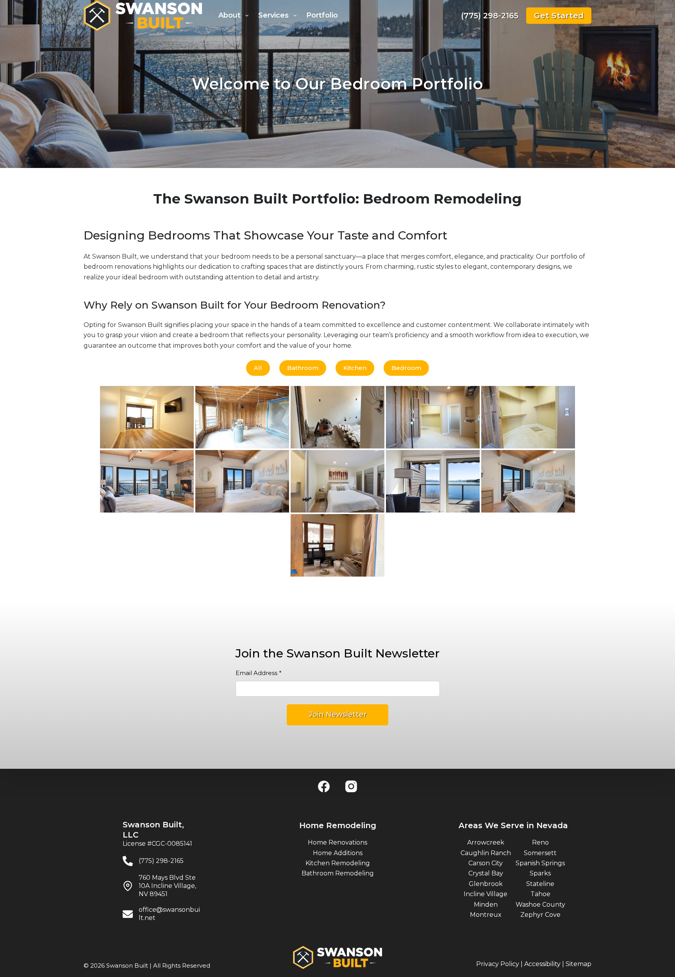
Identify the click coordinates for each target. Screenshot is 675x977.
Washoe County (540, 904)
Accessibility (542, 964)
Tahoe (540, 894)
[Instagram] (351, 786)
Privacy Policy (497, 964)
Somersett (540, 853)
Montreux (486, 914)
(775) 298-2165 (489, 15)
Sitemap (578, 964)
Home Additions (337, 853)
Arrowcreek (485, 842)
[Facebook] (324, 786)
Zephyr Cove (540, 914)
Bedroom (406, 368)
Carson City (485, 863)
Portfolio (322, 15)
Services (273, 15)
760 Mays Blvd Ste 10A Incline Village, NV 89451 (167, 886)
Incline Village (485, 894)
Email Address (259, 673)
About (229, 15)
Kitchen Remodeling (337, 863)
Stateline (540, 884)
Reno (540, 842)
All (258, 368)
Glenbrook (486, 884)
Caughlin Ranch (486, 853)
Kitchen (354, 368)
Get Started (559, 15)
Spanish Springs (540, 863)
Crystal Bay (485, 873)
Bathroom (302, 368)
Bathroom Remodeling (338, 873)
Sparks (540, 873)
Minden (486, 904)
